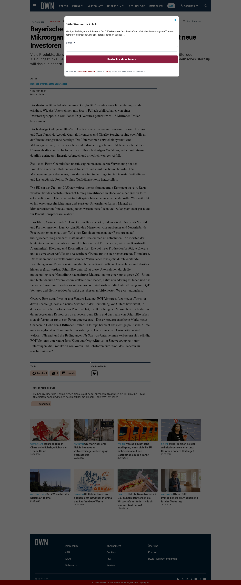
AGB (108, 72)
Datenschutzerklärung (87, 72)
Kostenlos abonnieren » (121, 59)
